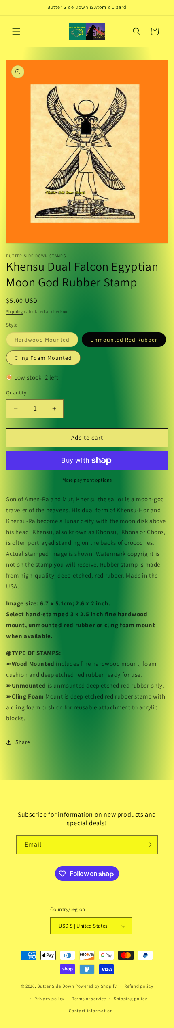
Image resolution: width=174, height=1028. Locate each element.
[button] (16, 31)
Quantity (16, 392)
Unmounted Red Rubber (123, 339)
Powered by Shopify (96, 986)
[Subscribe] (148, 844)
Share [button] (22, 742)
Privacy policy (49, 998)
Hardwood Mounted (46, 341)
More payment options (87, 480)
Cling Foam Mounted (43, 357)
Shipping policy (130, 998)
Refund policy (138, 986)
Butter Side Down (55, 986)
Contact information (90, 1010)
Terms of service (89, 998)
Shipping (14, 311)
